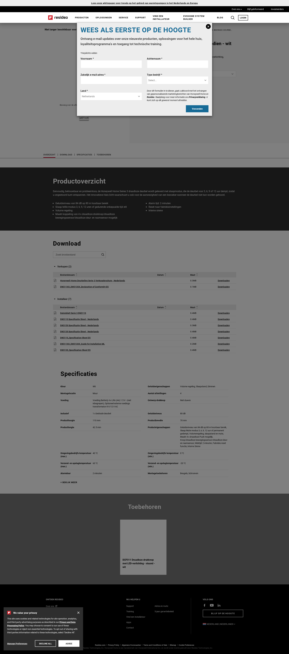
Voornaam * (87, 58)
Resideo (150, 97)
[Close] (208, 26)
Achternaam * (154, 58)
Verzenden (197, 108)
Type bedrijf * (154, 74)
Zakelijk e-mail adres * (93, 74)
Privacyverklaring (197, 97)
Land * (84, 90)
